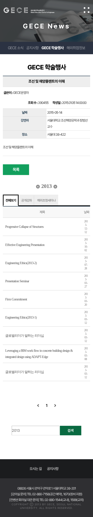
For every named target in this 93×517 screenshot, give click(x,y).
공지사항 (32, 48)
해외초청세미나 (46, 200)
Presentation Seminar (17, 281)
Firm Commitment (16, 299)
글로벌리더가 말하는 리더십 (24, 335)
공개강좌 (26, 200)
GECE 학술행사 (52, 48)
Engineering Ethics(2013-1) (21, 317)
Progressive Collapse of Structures (24, 227)
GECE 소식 (15, 48)
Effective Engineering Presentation (24, 245)
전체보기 (10, 200)
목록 (16, 169)
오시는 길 (36, 469)
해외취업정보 (76, 48)
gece (34, 10)
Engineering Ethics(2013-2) (21, 263)
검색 (70, 430)
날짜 (86, 212)
